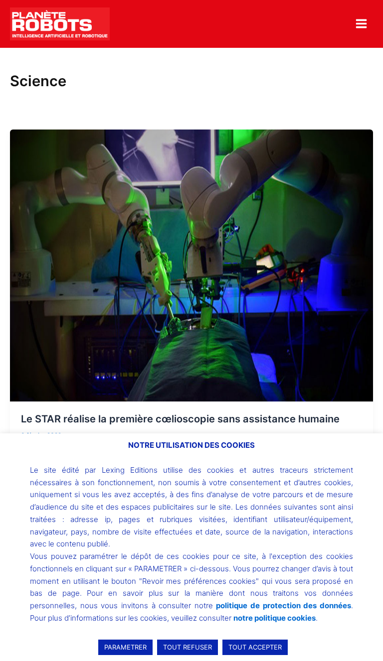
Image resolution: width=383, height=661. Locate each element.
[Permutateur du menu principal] (361, 23)
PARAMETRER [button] (125, 647)
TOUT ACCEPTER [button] (255, 647)
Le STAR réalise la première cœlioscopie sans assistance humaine (180, 419)
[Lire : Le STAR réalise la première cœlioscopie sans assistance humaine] (191, 265)
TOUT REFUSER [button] (187, 647)
